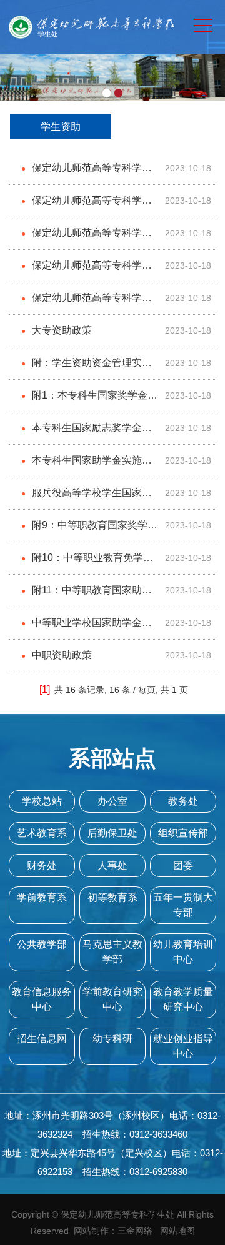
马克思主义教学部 (112, 952)
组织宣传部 (183, 833)
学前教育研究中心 (112, 999)
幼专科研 (112, 1038)
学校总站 (42, 801)
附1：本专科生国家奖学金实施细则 (89, 401)
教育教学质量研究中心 (183, 999)
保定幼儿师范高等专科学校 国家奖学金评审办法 (86, 173)
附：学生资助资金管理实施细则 (86, 368)
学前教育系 (42, 897)
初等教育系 (113, 897)
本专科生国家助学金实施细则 (86, 466)
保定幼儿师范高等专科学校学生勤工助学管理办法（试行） (86, 271)
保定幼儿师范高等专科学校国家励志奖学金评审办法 (86, 206)
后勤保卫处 (113, 833)
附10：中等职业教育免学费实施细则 (87, 563)
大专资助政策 (56, 330)
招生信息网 (42, 1038)
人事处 (113, 865)
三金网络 (135, 1231)
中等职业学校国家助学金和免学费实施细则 (86, 628)
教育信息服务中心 (42, 999)
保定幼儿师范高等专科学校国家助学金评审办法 (86, 238)
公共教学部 (42, 944)
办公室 (113, 801)
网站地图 (177, 1231)
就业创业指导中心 (183, 1046)
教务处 (183, 801)
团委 (183, 865)
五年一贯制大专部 (183, 905)
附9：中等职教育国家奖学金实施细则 (89, 531)
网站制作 (91, 1231)
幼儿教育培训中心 (183, 952)
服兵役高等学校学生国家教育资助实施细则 (86, 498)
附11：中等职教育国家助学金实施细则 (86, 596)
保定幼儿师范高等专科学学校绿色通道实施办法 (86, 303)
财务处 (42, 865)
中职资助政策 (56, 655)
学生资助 (61, 126)
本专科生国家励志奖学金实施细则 (86, 433)
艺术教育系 (42, 833)
